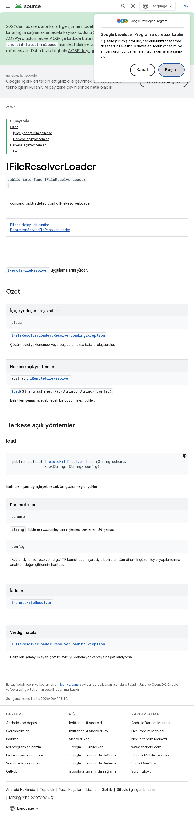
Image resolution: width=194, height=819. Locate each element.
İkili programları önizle (23, 747)
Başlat (171, 70)
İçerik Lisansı (69, 684)
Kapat (143, 70)
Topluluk (47, 790)
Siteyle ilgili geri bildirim (136, 790)
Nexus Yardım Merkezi (149, 739)
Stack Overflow (143, 763)
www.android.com (146, 747)
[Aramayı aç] (123, 6)
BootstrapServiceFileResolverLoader (40, 230)
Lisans (91, 790)
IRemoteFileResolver (27, 270)
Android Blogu (80, 739)
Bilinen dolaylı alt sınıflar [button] (40, 227)
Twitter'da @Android (85, 722)
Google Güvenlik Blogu (87, 747)
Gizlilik (107, 790)
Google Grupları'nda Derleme (92, 763)
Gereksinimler (17, 731)
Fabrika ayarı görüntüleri (25, 755)
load (15, 391)
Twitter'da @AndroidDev (88, 731)
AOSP (10, 107)
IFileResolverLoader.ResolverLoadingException (58, 335)
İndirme (12, 739)
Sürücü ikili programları (24, 763)
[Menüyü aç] (8, 6)
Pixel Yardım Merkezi (147, 731)
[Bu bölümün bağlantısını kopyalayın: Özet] (25, 292)
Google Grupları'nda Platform (92, 755)
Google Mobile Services (150, 755)
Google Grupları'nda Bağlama (93, 771)
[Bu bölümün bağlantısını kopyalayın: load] (21, 441)
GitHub (11, 771)
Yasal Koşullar (70, 790)
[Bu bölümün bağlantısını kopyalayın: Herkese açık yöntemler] (80, 426)
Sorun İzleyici (141, 771)
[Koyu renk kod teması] (185, 456)
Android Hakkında (20, 790)
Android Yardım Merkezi (150, 722)
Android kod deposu (22, 722)
